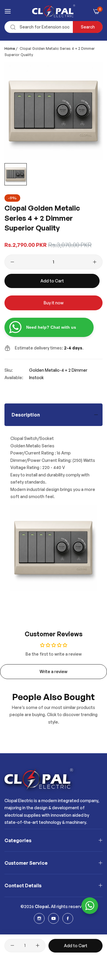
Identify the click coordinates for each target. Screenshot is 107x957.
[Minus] (12, 262)
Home (9, 48)
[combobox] (53, 27)
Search (88, 26)
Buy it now (54, 302)
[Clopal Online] (53, 11)
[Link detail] (39, 918)
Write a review (53, 671)
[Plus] (94, 262)
